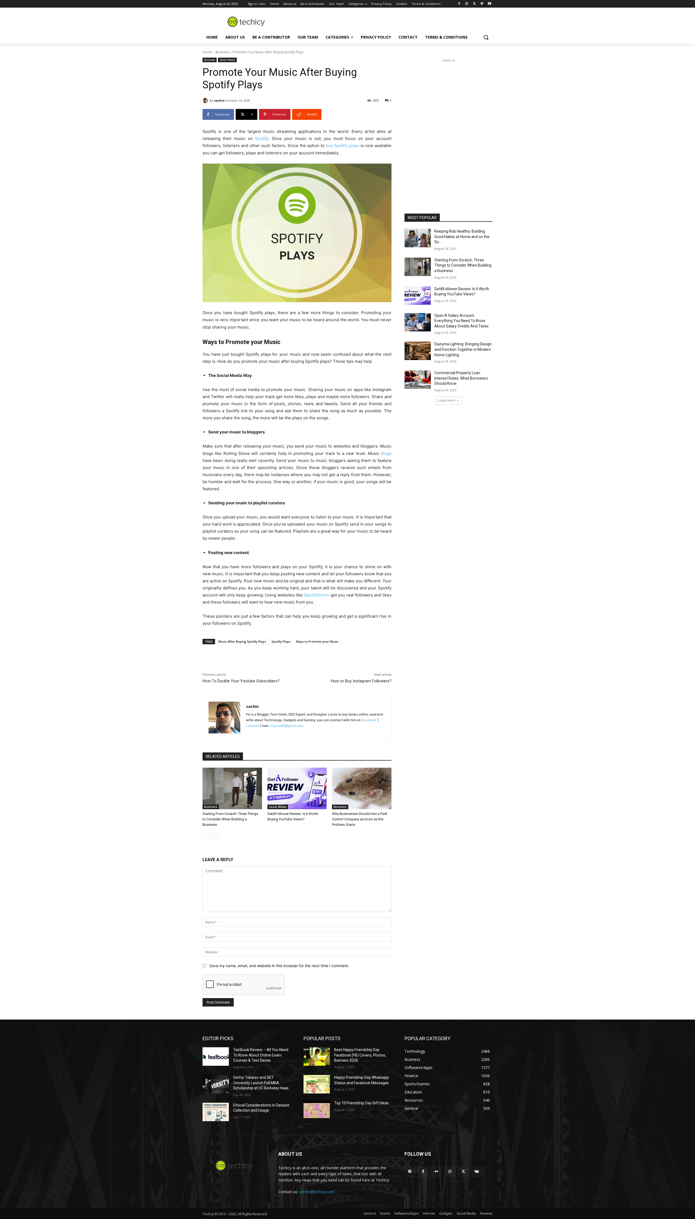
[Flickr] (436, 1171)
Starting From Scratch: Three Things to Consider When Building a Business (230, 819)
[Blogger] (410, 1171)
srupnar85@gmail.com (286, 726)
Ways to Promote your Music (317, 641)
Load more (446, 400)
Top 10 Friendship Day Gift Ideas (361, 1103)
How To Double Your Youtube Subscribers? (241, 681)
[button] (485, 37)
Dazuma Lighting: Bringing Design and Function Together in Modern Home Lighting (463, 349)
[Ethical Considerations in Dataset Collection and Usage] (216, 1112)
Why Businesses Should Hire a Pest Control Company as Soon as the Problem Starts (359, 819)
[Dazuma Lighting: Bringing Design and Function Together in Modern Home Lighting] (418, 351)
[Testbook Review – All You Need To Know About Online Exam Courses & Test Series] (216, 1056)
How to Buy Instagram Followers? (361, 681)
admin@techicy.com (316, 1191)
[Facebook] (459, 4)
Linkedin (252, 726)
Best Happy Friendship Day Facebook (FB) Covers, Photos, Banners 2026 (360, 1055)
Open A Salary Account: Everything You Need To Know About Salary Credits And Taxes (461, 320)
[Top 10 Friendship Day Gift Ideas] (317, 1110)
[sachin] (206, 100)
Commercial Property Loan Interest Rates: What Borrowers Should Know (461, 378)
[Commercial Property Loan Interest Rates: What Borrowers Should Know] (418, 379)
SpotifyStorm (316, 595)
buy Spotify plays (342, 145)
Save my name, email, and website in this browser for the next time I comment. (279, 965)
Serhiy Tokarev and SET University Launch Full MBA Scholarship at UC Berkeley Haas (261, 1082)
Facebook (369, 720)
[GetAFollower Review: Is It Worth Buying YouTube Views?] (297, 788)
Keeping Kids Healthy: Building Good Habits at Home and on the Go (461, 236)
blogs (386, 453)
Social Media (227, 60)
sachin (219, 100)
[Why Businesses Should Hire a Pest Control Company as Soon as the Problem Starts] (361, 788)
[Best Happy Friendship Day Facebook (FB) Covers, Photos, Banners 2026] (317, 1056)
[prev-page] (206, 836)
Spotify (261, 138)
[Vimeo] (482, 4)
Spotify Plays (280, 641)
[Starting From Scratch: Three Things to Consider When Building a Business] (232, 788)
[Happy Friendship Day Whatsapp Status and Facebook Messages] (317, 1084)
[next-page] (214, 836)
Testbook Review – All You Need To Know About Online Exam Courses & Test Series (260, 1055)
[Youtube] (489, 4)
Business (222, 52)
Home (207, 52)
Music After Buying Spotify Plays (242, 641)
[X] (474, 4)
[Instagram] (467, 4)
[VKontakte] (476, 1171)
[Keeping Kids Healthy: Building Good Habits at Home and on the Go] (418, 238)
